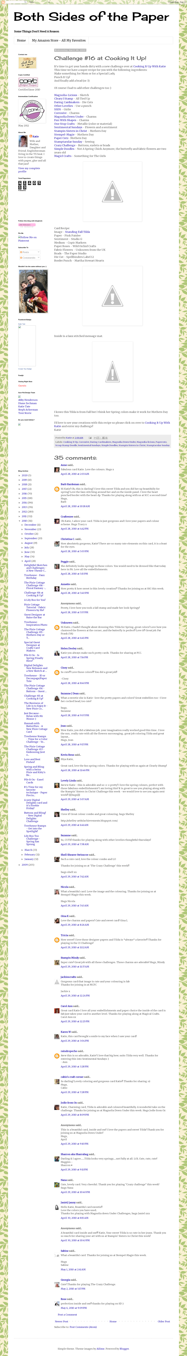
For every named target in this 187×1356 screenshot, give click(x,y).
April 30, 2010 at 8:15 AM (74, 1217)
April (28, 561)
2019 (24, 479)
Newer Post (61, 1321)
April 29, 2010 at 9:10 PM (74, 1143)
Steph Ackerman (28, 409)
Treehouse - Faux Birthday (34, 576)
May (27, 556)
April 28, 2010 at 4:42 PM (75, 528)
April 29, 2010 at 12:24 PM (75, 995)
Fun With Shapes (65, 120)
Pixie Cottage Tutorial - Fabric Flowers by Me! (35, 607)
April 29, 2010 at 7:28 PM (75, 1092)
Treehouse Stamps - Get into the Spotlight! (35, 828)
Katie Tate (21, 324)
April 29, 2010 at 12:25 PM (75, 1021)
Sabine (65, 1250)
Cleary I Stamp (63, 98)
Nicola (64, 886)
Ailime (100, 1348)
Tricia (65, 935)
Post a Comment (67, 1314)
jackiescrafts (68, 976)
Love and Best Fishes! (32, 761)
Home (21, 40)
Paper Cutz (61, 138)
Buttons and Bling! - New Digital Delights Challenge (35, 817)
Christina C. (68, 539)
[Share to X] (100, 437)
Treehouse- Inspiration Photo (35, 623)
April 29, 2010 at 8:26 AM (75, 924)
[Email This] (95, 437)
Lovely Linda (68, 780)
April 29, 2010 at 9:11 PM (74, 1169)
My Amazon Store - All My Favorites (59, 40)
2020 (25, 475)
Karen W (66, 1031)
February (30, 854)
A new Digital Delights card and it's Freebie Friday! (35, 804)
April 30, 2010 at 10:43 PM (75, 1240)
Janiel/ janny (68, 1202)
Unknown (66, 622)
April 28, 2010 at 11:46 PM (75, 770)
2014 (24, 502)
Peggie (65, 561)
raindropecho (69, 1051)
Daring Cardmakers (66, 102)
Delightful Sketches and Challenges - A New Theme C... (35, 568)
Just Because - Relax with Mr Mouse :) (33, 716)
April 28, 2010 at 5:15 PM (74, 573)
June (27, 552)
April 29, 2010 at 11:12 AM (75, 947)
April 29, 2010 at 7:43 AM (75, 905)
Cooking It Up (70, 442)
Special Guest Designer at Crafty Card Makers (32, 646)
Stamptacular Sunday (68, 141)
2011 (24, 516)
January (29, 859)
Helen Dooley (69, 648)
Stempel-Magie (64, 134)
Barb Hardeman (70, 484)
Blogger (124, 1348)
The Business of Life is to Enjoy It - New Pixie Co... (35, 706)
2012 (24, 511)
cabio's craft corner (72, 1076)
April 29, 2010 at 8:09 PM (75, 1114)
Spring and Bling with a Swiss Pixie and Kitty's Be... (34, 771)
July (27, 547)
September (31, 538)
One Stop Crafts (64, 123)
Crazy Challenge (64, 145)
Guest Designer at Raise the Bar (34, 616)
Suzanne (66, 835)
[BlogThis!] (98, 437)
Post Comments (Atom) (83, 1327)
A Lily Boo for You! (34, 599)
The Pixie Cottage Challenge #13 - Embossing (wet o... (34, 750)
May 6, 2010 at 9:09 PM (74, 1307)
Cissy (64, 667)
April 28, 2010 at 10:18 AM (75, 506)
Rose (63, 1299)
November (31, 529)
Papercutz (161, 442)
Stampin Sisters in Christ (70, 131)
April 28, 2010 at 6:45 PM (75, 637)
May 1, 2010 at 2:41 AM (73, 1269)
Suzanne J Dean (70, 693)
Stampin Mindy (70, 957)
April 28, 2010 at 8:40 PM (75, 683)
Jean (63, 725)
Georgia (65, 1279)
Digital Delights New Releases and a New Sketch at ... (35, 668)
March (29, 849)
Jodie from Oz (69, 1102)
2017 (24, 488)
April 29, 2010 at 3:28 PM (75, 1066)
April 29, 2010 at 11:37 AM (75, 966)
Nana (64, 1180)
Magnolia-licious (146, 442)
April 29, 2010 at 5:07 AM (75, 799)
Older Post (164, 1321)
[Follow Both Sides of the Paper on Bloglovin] (27, 226)
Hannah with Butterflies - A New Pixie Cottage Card (35, 727)
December (31, 524)
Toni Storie (24, 413)
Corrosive (60, 113)
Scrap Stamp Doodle (66, 445)
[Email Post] (90, 437)
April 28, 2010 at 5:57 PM (74, 612)
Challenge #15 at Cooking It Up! (33, 697)
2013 (24, 507)
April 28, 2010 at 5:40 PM (75, 592)
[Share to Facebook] (103, 437)
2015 (24, 498)
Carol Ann (67, 1006)
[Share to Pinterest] (106, 437)
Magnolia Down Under (69, 116)
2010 (25, 520)
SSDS (57, 109)
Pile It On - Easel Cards (34, 781)
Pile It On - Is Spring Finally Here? (33, 658)
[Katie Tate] (27, 365)
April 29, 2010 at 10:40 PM (75, 1192)
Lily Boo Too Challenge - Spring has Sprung (32, 840)
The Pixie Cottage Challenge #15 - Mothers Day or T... (34, 633)
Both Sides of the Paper (91, 16)
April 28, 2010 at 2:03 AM (75, 473)
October (29, 533)
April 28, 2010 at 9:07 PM (75, 715)
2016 (24, 493)
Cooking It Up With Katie (149, 66)
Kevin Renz (67, 754)
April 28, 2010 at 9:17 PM (74, 744)
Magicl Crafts (62, 156)
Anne (64, 465)
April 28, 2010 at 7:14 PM (74, 657)
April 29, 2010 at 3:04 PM (75, 1040)
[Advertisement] (27, 447)
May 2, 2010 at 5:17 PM (73, 1288)
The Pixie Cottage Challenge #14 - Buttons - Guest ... (35, 688)
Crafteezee (67, 516)
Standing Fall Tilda (77, 232)
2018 (25, 484)
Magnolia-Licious (65, 95)
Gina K (65, 916)
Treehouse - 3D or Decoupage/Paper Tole (35, 678)
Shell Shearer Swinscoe (74, 854)
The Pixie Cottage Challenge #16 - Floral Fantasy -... (35, 585)
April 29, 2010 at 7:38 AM (75, 844)
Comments (28, 257)
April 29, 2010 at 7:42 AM (75, 876)
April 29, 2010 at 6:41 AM (74, 825)
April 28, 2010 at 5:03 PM (75, 551)
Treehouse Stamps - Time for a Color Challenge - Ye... (35, 739)
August (29, 542)
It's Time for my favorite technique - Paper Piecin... (35, 791)
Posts (25, 252)
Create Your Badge (25, 369)
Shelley (65, 809)
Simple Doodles (64, 148)
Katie (36, 136)
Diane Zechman (27, 403)
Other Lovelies (63, 106)
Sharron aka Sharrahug (74, 1154)
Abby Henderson (28, 399)
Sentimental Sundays (68, 127)
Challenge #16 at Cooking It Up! (33, 594)
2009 (25, 864)
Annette (65, 584)
